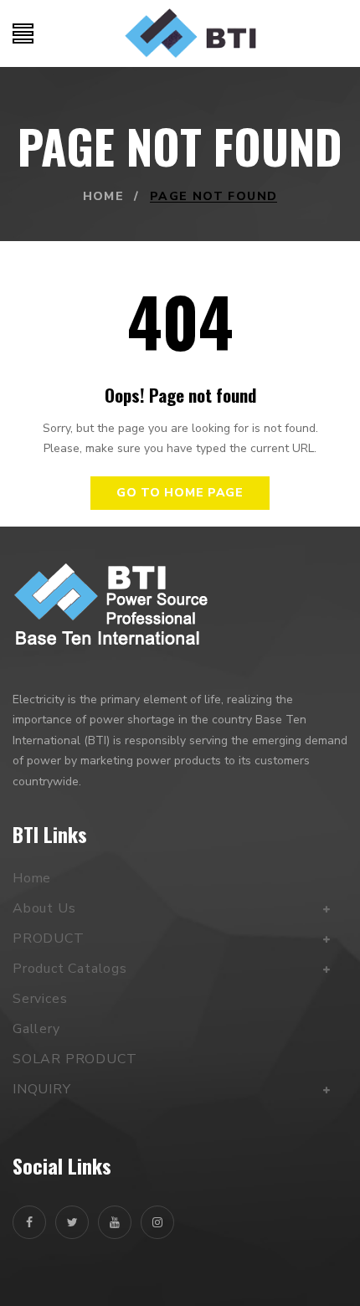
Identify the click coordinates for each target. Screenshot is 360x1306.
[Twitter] (72, 1222)
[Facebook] (29, 1222)
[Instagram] (157, 1222)
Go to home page (180, 493)
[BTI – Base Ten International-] (190, 33)
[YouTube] (114, 1222)
